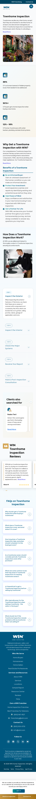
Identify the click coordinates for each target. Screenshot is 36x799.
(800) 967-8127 (19, 715)
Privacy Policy (19, 769)
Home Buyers (18, 658)
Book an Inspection (9, 796)
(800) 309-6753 (19, 726)
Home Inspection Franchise (18, 707)
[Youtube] (27, 741)
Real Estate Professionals (18, 668)
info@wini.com (19, 730)
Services (18, 681)
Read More (7, 32)
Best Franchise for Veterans (18, 711)
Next (31, 402)
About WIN (18, 677)
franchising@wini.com (19, 718)
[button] (18, 514)
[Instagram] (8, 741)
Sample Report (18, 688)
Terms (12, 769)
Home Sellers (18, 665)
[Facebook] (13, 741)
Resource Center (18, 691)
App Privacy (28, 769)
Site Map (6, 769)
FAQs (18, 699)
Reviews (18, 695)
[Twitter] (18, 741)
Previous (27, 401)
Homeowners (18, 661)
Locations (18, 684)
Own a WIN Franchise (18, 703)
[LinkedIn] (23, 741)
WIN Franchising (17, 2)
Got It (19, 791)
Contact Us (29, 2)
